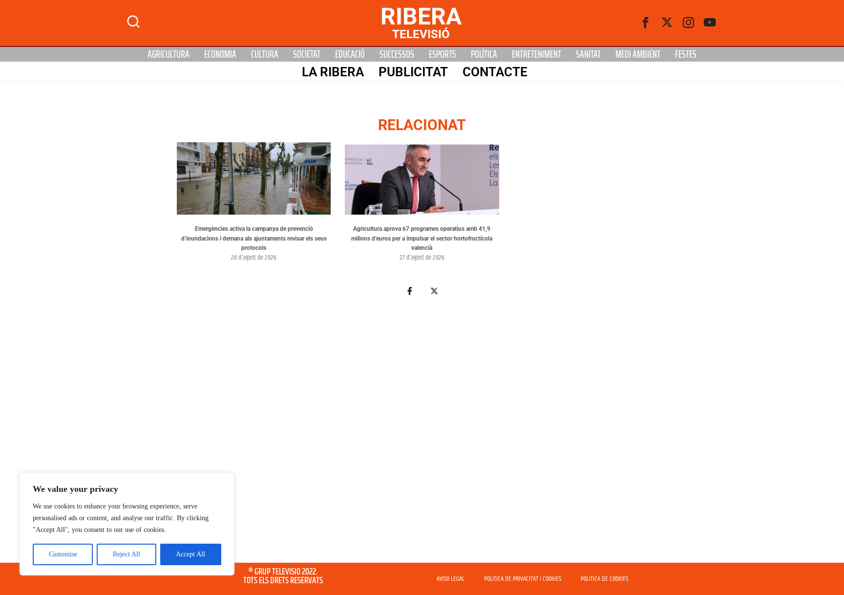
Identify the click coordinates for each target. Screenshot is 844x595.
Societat (306, 54)
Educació (350, 54)
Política (484, 54)
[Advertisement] (422, 435)
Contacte (495, 72)
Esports (442, 54)
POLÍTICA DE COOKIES (604, 578)
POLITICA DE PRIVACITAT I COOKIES (522, 578)
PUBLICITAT (413, 72)
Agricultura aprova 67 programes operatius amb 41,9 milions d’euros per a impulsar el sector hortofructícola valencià (421, 238)
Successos (397, 54)
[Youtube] (710, 23)
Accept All (190, 554)
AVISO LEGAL (450, 578)
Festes (685, 54)
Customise (63, 554)
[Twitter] (667, 23)
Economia (220, 54)
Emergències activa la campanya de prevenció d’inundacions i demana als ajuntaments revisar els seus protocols (254, 238)
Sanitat (588, 54)
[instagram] (688, 23)
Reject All (126, 554)
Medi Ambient (637, 54)
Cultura (264, 54)
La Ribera (333, 72)
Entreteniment (536, 54)
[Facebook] (645, 23)
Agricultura (169, 54)
